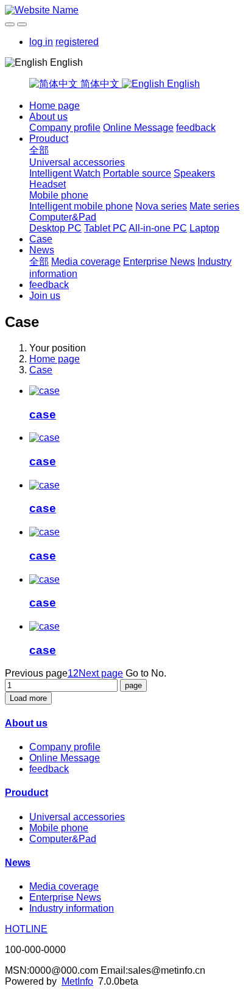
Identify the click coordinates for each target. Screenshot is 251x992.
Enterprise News (159, 261)
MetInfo (77, 981)
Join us (44, 295)
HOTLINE (26, 929)
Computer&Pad (62, 217)
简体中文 (100, 84)
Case (40, 239)
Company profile (65, 127)
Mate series (214, 206)
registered (77, 42)
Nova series (161, 206)
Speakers (194, 173)
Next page (101, 673)
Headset (47, 184)
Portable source (137, 173)
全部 (39, 150)
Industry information (71, 908)
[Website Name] (125, 10)
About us (48, 116)
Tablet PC (105, 228)
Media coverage (86, 261)
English (182, 84)
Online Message (138, 127)
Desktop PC (55, 228)
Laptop (204, 228)
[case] (44, 390)
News (41, 250)
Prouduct (48, 138)
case (42, 414)
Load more (28, 698)
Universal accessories (77, 162)
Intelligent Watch (65, 173)
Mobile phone (58, 195)
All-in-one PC (158, 228)
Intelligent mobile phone (81, 206)
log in (41, 42)
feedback (196, 127)
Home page (54, 105)
